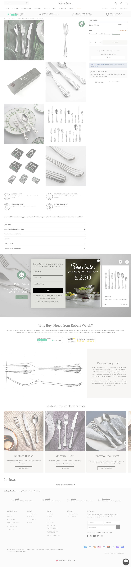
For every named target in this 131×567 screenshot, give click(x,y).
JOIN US (48, 290)
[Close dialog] (98, 260)
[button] (126, 562)
